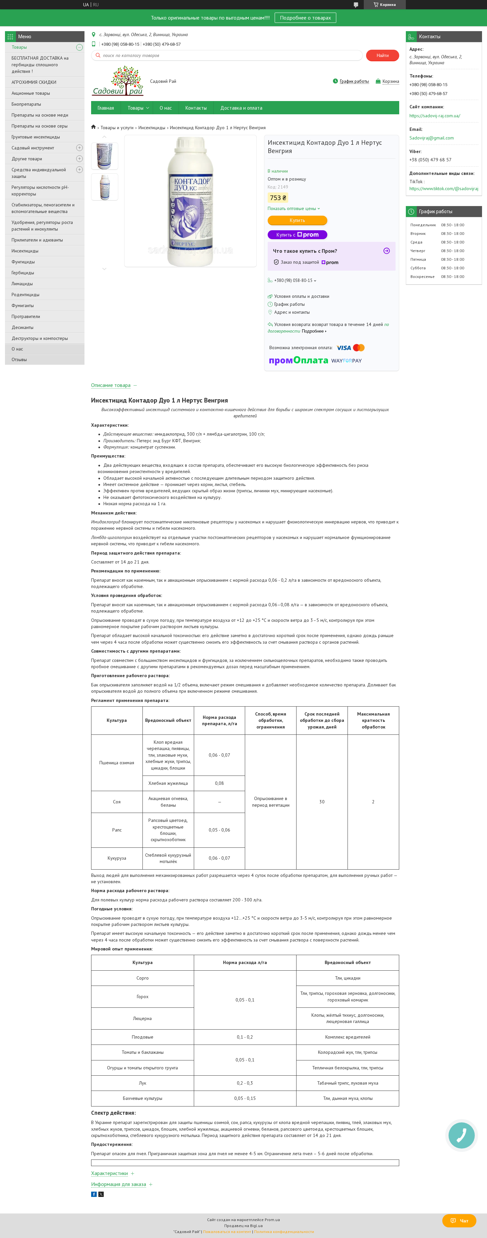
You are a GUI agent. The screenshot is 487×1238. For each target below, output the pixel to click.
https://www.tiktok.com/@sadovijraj (443, 188)
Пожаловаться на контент (227, 1231)
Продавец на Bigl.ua (243, 1225)
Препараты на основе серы (40, 126)
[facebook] (94, 1195)
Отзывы (19, 359)
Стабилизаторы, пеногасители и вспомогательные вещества (43, 208)
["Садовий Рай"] (117, 81)
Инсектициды (25, 251)
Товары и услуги (117, 128)
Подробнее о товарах (305, 17)
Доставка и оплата (241, 107)
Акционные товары (31, 93)
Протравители (26, 316)
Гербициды (23, 273)
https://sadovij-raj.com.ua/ (434, 116)
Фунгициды (23, 262)
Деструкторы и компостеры (40, 338)
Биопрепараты (26, 104)
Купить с (286, 235)
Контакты (196, 107)
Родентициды (25, 294)
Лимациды (22, 284)
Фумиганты (23, 305)
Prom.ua (272, 1219)
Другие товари (27, 159)
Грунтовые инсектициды (36, 137)
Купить (297, 220)
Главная (106, 107)
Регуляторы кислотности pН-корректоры (40, 190)
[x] (101, 1195)
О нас (17, 349)
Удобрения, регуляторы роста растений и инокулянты (42, 225)
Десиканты (22, 327)
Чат (464, 1220)
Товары (19, 47)
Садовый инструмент (33, 148)
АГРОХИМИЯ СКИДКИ (34, 82)
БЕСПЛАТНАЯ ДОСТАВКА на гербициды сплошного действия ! (40, 64)
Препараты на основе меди (40, 115)
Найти (383, 55)
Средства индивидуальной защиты (39, 173)
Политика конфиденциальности (284, 1231)
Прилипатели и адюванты (37, 240)
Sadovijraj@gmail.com (431, 138)
